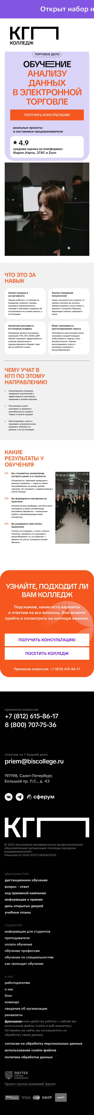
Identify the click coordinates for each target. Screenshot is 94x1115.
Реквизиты (14, 1015)
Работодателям (17, 983)
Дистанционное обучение (26, 880)
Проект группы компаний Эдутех (30, 1084)
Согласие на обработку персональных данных (43, 1043)
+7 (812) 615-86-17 (31, 716)
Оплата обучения (18, 944)
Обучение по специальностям (29, 957)
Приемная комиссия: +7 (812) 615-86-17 (47, 669)
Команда (12, 1002)
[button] (47, 115)
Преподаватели (17, 938)
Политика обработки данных (29, 1057)
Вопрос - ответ (17, 887)
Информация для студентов (27, 931)
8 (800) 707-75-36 (30, 725)
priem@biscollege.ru (34, 761)
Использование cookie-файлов (30, 1050)
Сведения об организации (26, 1008)
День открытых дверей (24, 906)
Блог (8, 995)
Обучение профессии (22, 951)
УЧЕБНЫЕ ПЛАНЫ (18, 912)
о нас (9, 989)
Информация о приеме (24, 899)
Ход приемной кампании (25, 893)
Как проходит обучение (24, 963)
